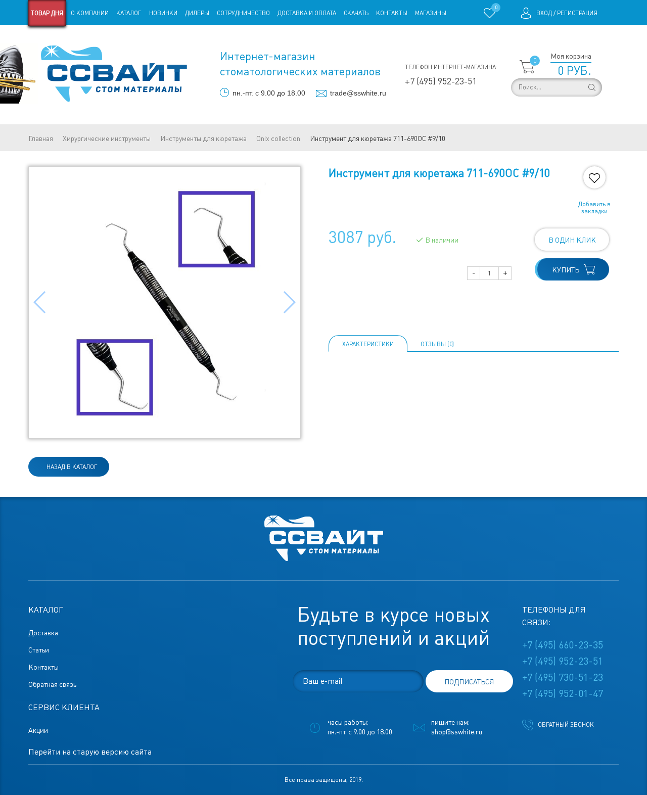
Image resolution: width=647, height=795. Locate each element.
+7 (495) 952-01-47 (562, 693)
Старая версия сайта (60, 39)
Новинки (163, 13)
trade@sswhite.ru (358, 93)
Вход (544, 13)
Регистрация (577, 13)
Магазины (430, 13)
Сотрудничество (243, 13)
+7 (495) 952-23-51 (441, 81)
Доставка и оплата (307, 13)
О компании (90, 13)
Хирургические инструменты (107, 138)
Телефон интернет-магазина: (451, 67)
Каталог (129, 13)
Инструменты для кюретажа (203, 138)
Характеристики (368, 344)
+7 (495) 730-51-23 (562, 677)
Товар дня (47, 13)
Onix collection (278, 138)
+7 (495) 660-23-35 (562, 645)
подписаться (469, 682)
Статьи (110, 39)
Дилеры (197, 13)
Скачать (356, 13)
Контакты (391, 13)
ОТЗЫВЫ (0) (437, 344)
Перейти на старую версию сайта (90, 752)
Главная (40, 138)
